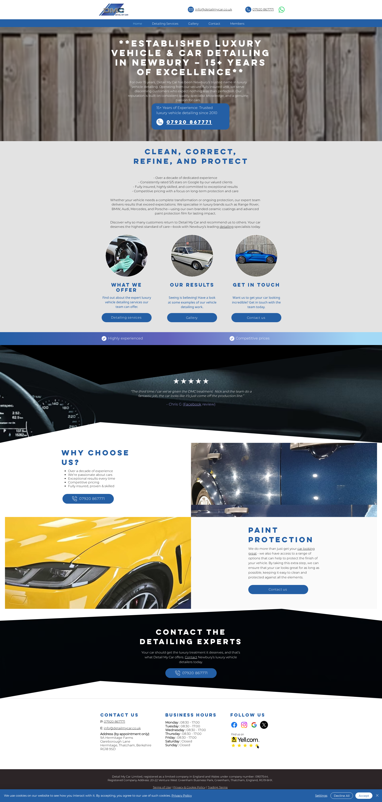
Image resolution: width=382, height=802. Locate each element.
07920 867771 (263, 9)
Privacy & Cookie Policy (189, 787)
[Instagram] (244, 725)
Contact (191, 657)
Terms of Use (162, 787)
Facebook (192, 404)
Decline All (342, 796)
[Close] (377, 795)
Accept (364, 796)
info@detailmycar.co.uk (213, 9)
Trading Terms (218, 787)
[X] (264, 725)
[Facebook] (234, 725)
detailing (227, 227)
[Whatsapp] (281, 9)
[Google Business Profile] (254, 725)
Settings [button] (321, 795)
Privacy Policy (182, 795)
